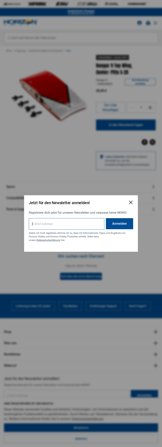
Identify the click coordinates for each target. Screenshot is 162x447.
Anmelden (119, 223)
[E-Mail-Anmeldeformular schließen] (130, 202)
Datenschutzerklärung (48, 240)
